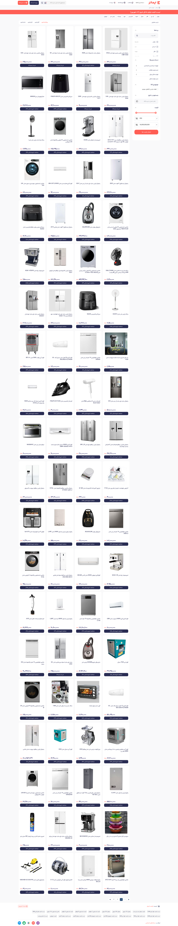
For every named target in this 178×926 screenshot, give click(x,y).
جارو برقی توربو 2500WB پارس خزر (91, 662)
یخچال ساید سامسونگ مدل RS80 (91, 53)
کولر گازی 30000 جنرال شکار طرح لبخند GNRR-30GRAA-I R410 (61, 445)
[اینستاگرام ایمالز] (38, 923)
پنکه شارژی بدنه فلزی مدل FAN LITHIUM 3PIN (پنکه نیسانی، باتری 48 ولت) (117, 271)
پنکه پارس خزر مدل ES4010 (120, 314)
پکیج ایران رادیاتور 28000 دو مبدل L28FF (61, 619)
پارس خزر (112, 16)
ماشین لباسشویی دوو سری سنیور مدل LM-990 (32, 184)
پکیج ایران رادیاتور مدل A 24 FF (119, 793)
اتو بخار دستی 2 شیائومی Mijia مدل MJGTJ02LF (90, 402)
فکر (147, 16)
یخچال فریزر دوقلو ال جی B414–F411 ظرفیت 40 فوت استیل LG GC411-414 (118, 141)
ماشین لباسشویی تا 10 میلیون (53, 911)
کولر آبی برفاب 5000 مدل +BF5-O (35, 358)
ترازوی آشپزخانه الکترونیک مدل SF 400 (89, 488)
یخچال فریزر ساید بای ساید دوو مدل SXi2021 (34, 315)
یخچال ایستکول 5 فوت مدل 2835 (119, 183)
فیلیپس (130, 16)
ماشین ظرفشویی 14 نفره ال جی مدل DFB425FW (62, 794)
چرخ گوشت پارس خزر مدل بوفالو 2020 (90, 749)
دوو (125, 16)
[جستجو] (42, 3)
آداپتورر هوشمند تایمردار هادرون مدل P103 (116, 488)
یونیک (119, 16)
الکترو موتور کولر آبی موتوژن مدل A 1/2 (61, 880)
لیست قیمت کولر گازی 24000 (153, 916)
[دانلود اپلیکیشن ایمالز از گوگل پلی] (28, 923)
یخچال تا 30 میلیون (116, 911)
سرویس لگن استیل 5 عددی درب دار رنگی (117, 836)
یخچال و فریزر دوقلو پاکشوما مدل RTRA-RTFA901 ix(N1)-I (61, 489)
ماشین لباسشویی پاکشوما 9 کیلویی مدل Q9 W (32, 707)
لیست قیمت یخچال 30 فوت (79, 916)
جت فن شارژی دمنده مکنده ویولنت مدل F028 (117, 358)
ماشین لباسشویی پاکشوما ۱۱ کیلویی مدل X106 (33, 576)
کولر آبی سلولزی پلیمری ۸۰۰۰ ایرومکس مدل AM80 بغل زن (116, 750)
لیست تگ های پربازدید (42, 916)
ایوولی (105, 16)
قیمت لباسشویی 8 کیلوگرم (80, 911)
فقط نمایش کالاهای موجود (149, 89)
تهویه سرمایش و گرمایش (151, 66)
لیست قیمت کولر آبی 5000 (125, 916)
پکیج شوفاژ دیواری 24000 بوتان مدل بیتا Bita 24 (89, 881)
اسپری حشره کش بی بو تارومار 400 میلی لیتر (32, 836)
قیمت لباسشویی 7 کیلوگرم (94, 911)
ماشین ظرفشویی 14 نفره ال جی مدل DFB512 (118, 532)
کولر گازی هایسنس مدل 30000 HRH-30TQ (60, 183)
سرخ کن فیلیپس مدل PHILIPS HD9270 (61, 96)
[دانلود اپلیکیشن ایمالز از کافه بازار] (24, 923)
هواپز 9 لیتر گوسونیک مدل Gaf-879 (34, 532)
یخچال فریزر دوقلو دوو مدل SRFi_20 (90, 445)
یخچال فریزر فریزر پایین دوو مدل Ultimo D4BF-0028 (117, 54)
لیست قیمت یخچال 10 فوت (65, 916)
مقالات (129, 2)
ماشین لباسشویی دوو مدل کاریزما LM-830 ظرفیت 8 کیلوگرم (32, 794)
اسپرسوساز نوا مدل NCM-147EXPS (34, 271)
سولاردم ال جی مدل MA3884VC (35, 445)
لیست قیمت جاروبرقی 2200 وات (94, 916)
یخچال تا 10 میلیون (127, 911)
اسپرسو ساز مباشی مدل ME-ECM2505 (90, 836)
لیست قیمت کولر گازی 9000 (38, 911)
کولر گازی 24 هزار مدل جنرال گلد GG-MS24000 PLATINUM (62, 358)
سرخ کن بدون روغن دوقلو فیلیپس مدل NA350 (33, 228)
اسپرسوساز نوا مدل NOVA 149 (120, 575)
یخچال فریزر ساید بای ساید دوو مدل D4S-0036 (117, 97)
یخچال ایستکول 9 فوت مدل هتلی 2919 (61, 227)
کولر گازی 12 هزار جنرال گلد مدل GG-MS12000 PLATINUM (118, 707)
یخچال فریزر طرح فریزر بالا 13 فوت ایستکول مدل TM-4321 (88, 794)
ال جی (152, 16)
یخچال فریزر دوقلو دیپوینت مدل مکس (33, 749)
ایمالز (157, 7)
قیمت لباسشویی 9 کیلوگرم (67, 911)
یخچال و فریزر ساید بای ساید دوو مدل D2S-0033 (32, 54)
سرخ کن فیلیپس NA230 (93, 314)
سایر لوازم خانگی (153, 79)
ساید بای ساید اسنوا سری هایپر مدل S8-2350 (61, 663)
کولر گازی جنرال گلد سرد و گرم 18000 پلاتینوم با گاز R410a (34, 402)
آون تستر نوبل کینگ (94, 706)
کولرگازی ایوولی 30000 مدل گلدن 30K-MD (88, 575)
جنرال (142, 16)
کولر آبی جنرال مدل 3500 (65, 749)
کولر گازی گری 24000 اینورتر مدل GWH (117, 619)
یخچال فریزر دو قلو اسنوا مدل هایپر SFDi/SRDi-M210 (62, 576)
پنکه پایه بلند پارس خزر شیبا (36, 140)
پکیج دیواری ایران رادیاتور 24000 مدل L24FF (60, 532)
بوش (158, 16)
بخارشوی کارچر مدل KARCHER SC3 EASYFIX (32, 880)
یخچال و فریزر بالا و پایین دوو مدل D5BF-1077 (89, 97)
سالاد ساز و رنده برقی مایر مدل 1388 (62, 706)
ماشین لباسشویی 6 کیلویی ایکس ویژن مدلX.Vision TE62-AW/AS (89, 271)
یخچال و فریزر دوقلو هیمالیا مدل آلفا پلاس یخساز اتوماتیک (116, 445)
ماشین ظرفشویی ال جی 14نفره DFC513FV (116, 880)
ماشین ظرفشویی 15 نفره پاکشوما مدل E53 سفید (32, 663)
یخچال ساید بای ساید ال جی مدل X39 (118, 401)
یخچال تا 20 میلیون (106, 911)
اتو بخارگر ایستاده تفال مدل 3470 (35, 619)
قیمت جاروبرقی (53, 916)
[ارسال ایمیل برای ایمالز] (33, 923)
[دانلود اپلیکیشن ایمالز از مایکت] (19, 923)
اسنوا (137, 16)
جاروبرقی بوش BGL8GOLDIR (92, 532)
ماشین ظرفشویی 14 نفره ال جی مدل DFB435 (90, 358)
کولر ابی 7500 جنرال (122, 662)
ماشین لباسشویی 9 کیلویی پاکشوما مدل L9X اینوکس (61, 141)
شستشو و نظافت (153, 70)
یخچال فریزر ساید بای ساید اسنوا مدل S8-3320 (61, 54)
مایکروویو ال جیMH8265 (37, 96)
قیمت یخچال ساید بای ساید (139, 911)
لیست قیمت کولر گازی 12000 (153, 911)
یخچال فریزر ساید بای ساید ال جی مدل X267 (88, 183)
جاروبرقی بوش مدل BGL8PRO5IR (91, 227)
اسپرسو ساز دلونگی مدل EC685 (92, 140)
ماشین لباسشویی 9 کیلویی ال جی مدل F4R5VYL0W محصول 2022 (117, 228)
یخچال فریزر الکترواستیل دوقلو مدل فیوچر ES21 (60, 271)
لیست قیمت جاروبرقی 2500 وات (110, 916)
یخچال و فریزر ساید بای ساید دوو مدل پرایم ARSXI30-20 (60, 837)
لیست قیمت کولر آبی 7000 (139, 916)
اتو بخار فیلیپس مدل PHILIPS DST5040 (61, 401)
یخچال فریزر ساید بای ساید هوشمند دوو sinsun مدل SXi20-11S (61, 315)
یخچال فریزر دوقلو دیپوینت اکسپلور (34, 488)
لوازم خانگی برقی (154, 74)
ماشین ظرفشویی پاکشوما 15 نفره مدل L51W (90, 619)
